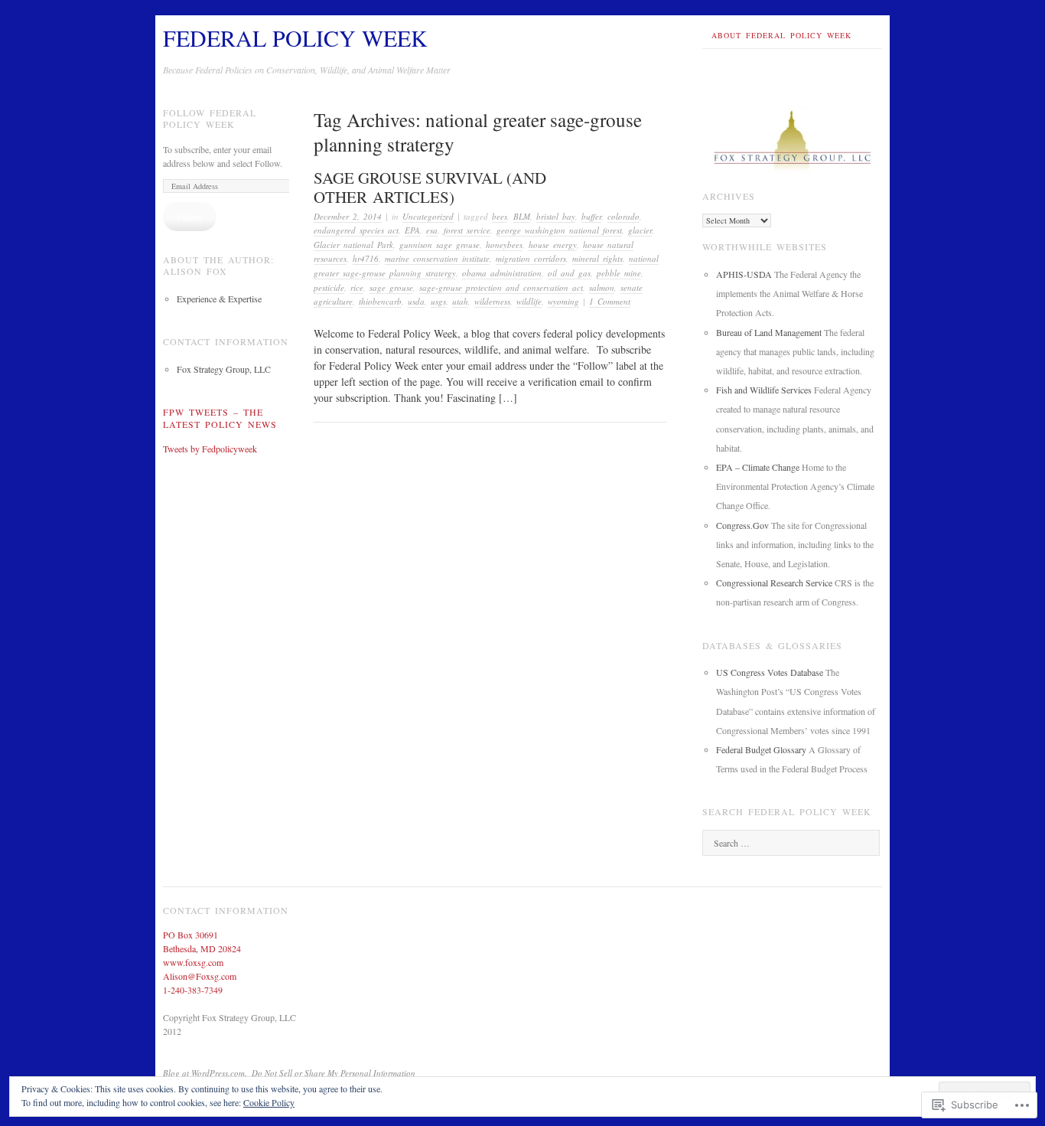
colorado (623, 216)
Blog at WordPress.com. (205, 1073)
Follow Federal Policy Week (209, 118)
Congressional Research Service (774, 582)
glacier (640, 230)
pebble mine (619, 273)
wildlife (529, 301)
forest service (467, 230)
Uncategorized (428, 216)
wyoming (563, 301)
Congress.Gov (742, 525)
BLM (521, 216)
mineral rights (597, 258)
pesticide (329, 287)
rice (356, 287)
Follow (190, 217)
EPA (412, 230)
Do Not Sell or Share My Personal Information (333, 1073)
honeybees (504, 244)
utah (460, 301)
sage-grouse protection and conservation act (501, 287)
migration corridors (531, 258)
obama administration (502, 273)
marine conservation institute (437, 258)
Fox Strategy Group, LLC (224, 369)
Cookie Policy (269, 1102)
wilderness (492, 301)
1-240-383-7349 (193, 990)
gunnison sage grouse (439, 244)
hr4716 (366, 258)
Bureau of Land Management (769, 332)
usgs (438, 301)
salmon (601, 287)
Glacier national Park (353, 244)
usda (416, 301)
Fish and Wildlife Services (764, 389)
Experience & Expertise (219, 298)
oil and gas (569, 273)
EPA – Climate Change (757, 467)
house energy (553, 244)
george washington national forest (559, 230)
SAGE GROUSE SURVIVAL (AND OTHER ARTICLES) (430, 187)
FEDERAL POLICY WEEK (295, 37)
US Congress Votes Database (769, 672)
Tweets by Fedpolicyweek (210, 448)
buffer (591, 216)
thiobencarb (380, 301)
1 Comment (609, 301)
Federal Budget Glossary (761, 749)
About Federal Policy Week (781, 35)
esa (432, 230)
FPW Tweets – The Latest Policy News (220, 418)
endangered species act (356, 230)
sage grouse (391, 287)
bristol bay (555, 216)
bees (499, 216)
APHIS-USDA (744, 274)
